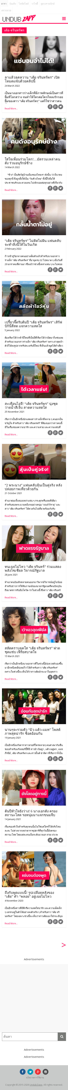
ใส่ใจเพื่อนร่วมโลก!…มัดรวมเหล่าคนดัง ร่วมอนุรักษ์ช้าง (32, 161)
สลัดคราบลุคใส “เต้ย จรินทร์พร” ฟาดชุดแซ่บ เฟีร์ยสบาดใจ (32, 650)
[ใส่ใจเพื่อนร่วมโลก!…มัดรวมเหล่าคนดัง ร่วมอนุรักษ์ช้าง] (34, 120)
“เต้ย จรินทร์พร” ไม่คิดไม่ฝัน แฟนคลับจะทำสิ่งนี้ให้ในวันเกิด (33, 242)
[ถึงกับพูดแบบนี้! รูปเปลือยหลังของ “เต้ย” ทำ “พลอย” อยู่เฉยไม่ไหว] (34, 854)
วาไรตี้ (34, 3)
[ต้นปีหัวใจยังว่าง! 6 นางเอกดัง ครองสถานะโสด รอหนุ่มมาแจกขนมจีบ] (34, 772)
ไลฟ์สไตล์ (24, 3)
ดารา (4, 3)
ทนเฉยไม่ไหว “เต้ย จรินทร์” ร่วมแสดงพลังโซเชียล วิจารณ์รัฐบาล (33, 568)
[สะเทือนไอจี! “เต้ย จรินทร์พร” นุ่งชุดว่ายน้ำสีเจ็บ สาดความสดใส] (34, 365)
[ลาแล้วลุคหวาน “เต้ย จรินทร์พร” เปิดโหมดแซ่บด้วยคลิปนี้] (34, 38)
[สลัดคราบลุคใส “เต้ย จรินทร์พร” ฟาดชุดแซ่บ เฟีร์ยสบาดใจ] (34, 609)
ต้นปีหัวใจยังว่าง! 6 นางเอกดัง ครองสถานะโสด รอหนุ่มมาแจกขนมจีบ (31, 813)
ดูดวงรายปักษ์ (48, 3)
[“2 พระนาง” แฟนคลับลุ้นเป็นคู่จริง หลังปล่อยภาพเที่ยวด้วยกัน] (34, 446)
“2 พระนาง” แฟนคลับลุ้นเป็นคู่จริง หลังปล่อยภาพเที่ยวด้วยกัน (33, 487)
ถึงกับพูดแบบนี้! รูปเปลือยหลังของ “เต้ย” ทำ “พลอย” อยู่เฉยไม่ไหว (29, 894)
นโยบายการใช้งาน (35, 1077)
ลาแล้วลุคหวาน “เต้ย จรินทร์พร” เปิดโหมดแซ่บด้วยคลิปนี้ (32, 79)
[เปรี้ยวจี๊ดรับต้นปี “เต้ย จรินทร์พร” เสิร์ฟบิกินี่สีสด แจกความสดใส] (34, 283)
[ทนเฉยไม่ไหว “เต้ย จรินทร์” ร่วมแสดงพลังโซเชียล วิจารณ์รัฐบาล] (34, 528)
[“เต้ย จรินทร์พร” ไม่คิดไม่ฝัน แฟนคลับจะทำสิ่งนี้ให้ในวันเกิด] (34, 202)
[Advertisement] (34, 998)
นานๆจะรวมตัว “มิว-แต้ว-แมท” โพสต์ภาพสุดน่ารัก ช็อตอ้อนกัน (32, 731)
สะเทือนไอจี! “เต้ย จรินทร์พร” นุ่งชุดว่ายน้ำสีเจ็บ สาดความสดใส (31, 405)
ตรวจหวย (6, 10)
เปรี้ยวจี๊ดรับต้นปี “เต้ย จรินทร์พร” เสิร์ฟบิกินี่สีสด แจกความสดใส (33, 324)
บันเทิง (12, 3)
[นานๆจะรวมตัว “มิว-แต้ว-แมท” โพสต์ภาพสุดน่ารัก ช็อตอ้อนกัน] (34, 691)
